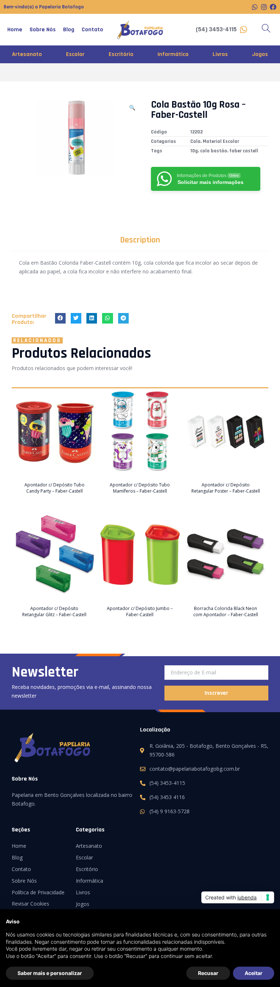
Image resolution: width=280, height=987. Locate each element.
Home (14, 29)
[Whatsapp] (255, 7)
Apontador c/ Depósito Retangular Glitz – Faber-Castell (54, 611)
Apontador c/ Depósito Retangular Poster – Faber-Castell (225, 488)
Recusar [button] (208, 973)
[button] (60, 318)
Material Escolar (221, 141)
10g (194, 151)
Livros (220, 54)
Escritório (121, 54)
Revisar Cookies (30, 903)
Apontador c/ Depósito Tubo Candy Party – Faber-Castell (54, 488)
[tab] (140, 240)
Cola (195, 141)
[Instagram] (264, 7)
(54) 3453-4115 (216, 29)
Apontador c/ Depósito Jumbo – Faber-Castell (140, 611)
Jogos (260, 54)
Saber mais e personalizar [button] (50, 973)
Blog (68, 29)
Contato (92, 29)
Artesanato (27, 54)
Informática (173, 54)
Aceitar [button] (253, 973)
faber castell (243, 151)
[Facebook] (273, 7)
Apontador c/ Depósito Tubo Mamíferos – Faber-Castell (140, 488)
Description (140, 239)
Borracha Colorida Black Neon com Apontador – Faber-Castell (225, 611)
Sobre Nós (43, 29)
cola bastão (213, 151)
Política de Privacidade (38, 892)
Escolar (75, 54)
